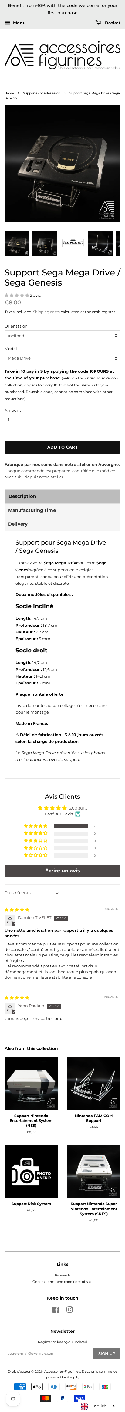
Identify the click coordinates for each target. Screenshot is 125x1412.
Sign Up (106, 1353)
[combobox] (98, 1406)
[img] (17, 909)
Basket (112, 23)
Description (22, 496)
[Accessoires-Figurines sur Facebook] (55, 1311)
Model (11, 348)
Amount (13, 410)
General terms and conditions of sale (62, 1281)
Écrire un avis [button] (62, 871)
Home (9, 93)
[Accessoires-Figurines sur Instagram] (69, 1311)
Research (62, 1275)
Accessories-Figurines (62, 1371)
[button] (17, 295)
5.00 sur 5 (78, 808)
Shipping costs (46, 312)
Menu (19, 23)
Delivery (18, 524)
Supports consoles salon (41, 93)
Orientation (16, 326)
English (98, 1405)
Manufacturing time (32, 510)
